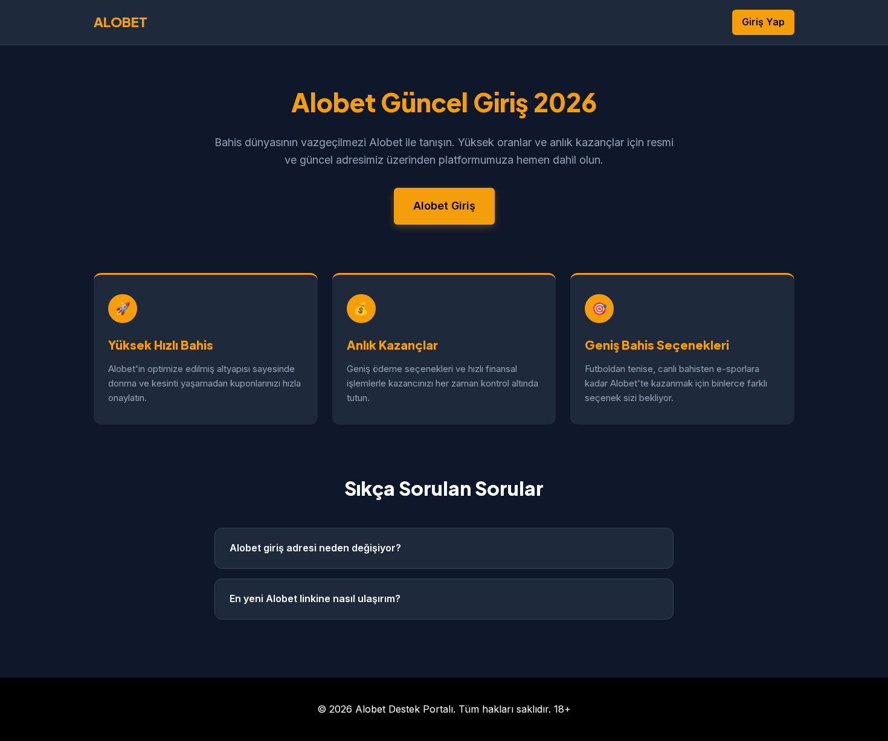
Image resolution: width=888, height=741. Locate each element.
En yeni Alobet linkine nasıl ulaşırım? (315, 598)
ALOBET (120, 21)
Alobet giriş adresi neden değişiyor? (315, 548)
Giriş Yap (763, 22)
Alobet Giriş (444, 205)
